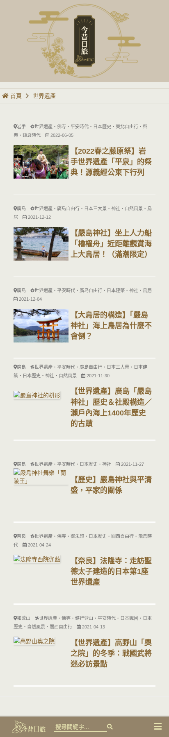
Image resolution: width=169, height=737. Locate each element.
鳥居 (147, 290)
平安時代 (80, 126)
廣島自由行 (68, 208)
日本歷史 (102, 126)
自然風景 (134, 208)
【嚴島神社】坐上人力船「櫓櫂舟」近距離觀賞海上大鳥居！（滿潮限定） (111, 244)
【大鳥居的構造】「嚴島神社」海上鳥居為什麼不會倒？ (111, 325)
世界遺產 (44, 96)
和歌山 (23, 618)
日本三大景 (95, 208)
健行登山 (84, 618)
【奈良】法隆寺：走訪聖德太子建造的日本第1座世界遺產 (111, 571)
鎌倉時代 (32, 135)
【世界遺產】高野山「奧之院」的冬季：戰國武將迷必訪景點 (111, 653)
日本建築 (116, 290)
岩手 (21, 126)
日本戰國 (129, 618)
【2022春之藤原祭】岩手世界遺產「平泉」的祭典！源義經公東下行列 (111, 162)
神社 (115, 208)
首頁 (15, 96)
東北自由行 (127, 126)
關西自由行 (122, 536)
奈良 (21, 536)
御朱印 (77, 536)
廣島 (21, 208)
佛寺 (61, 126)
